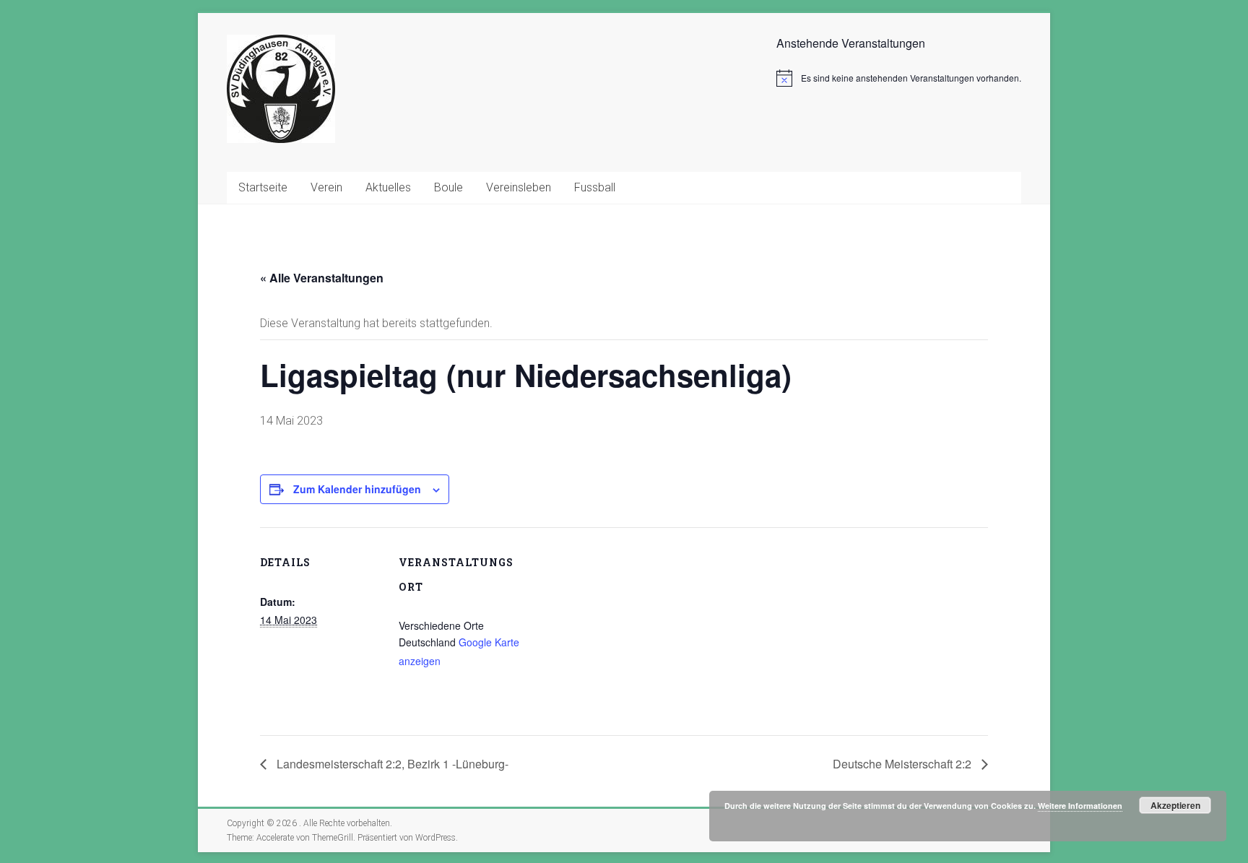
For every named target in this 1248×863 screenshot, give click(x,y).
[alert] (898, 78)
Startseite (262, 187)
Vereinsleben (518, 187)
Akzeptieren (1175, 805)
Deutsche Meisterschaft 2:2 (903, 763)
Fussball (594, 187)
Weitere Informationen (1080, 805)
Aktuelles (388, 187)
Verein (326, 187)
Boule (448, 187)
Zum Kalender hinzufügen (357, 489)
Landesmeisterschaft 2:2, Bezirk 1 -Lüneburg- (391, 763)
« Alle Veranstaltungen (322, 277)
